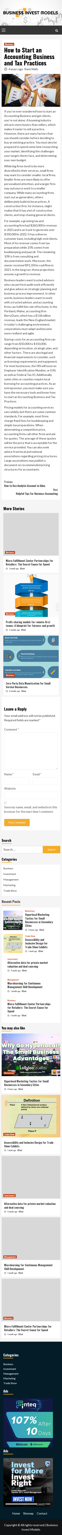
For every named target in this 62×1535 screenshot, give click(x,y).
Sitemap (28, 1513)
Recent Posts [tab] (11, 901)
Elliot (22, 568)
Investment (9, 873)
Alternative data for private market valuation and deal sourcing (27, 964)
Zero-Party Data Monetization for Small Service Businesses (28, 685)
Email (37, 774)
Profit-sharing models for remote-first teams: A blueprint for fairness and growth (30, 624)
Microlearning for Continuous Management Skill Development (24, 985)
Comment (11, 729)
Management (11, 879)
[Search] (57, 30)
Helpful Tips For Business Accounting (37, 492)
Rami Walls (31, 69)
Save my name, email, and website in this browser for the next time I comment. (30, 809)
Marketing (9, 885)
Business (9, 44)
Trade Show (10, 890)
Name (9, 774)
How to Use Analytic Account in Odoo (24, 484)
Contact (42, 1513)
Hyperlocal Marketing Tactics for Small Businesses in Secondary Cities (39, 920)
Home (16, 1513)
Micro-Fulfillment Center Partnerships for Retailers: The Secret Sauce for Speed (29, 562)
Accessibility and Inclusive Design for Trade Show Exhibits (36, 943)
